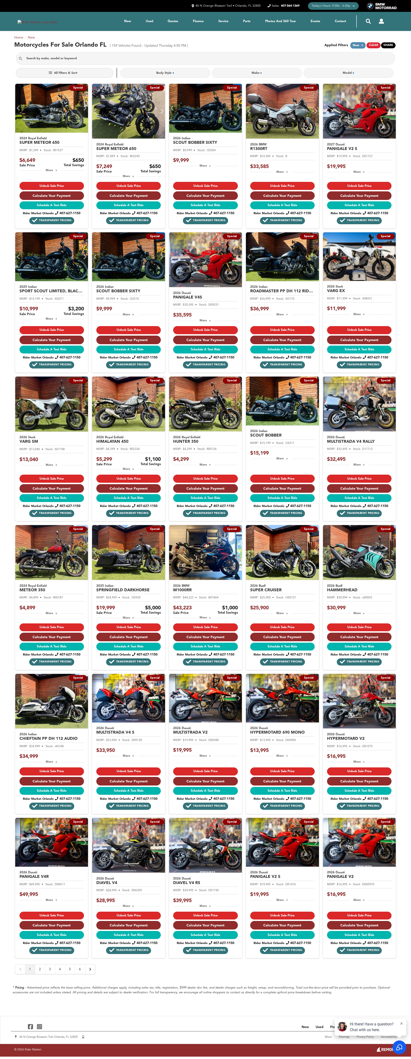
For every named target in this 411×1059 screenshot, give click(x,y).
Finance (198, 21)
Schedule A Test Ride (51, 205)
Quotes (173, 21)
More (49, 170)
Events (315, 21)
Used (149, 21)
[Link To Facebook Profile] (31, 1026)
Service (223, 21)
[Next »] (90, 969)
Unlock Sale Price (51, 186)
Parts (246, 21)
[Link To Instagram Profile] (39, 1026)
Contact (340, 21)
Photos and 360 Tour (280, 21)
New (127, 21)
